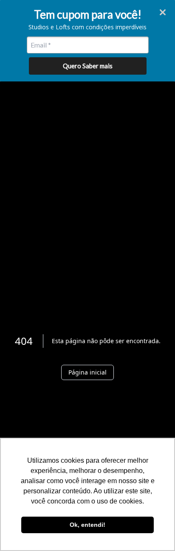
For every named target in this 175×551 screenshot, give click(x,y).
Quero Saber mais (88, 66)
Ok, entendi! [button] (87, 524)
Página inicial (87, 372)
